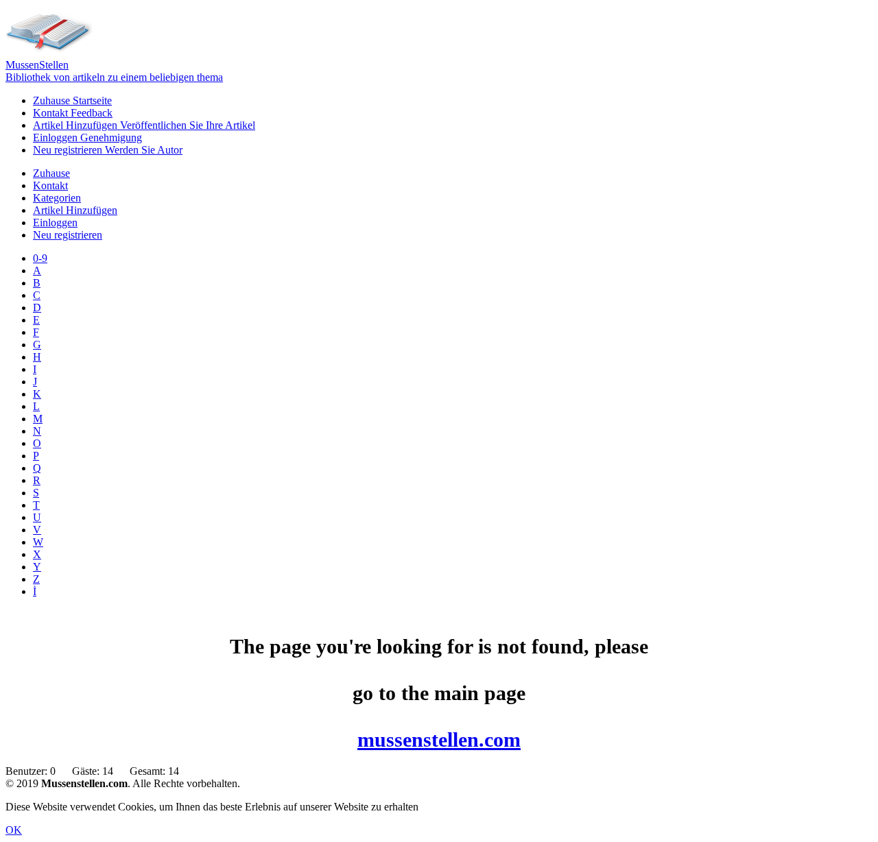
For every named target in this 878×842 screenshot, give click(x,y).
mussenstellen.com (439, 739)
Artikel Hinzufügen (144, 125)
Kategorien (57, 198)
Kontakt (72, 113)
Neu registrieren (107, 150)
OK (13, 830)
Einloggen (87, 137)
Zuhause (72, 100)
